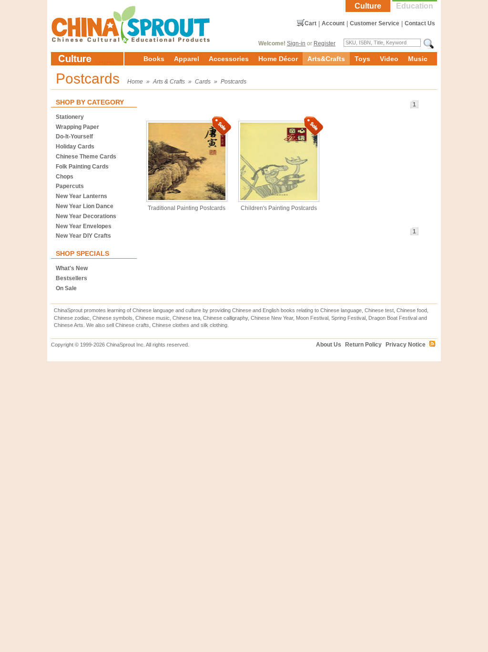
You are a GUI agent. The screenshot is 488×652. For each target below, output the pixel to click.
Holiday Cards (75, 146)
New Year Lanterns (81, 196)
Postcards (233, 81)
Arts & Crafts (169, 81)
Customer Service (374, 23)
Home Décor (278, 59)
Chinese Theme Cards (86, 156)
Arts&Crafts (326, 59)
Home (135, 81)
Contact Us (420, 23)
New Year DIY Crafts (83, 235)
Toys (362, 59)
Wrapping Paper (77, 127)
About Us (328, 344)
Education (414, 6)
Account (333, 23)
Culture (368, 6)
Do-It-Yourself (74, 136)
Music (417, 59)
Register (325, 43)
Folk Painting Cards (82, 166)
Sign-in (296, 43)
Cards (203, 81)
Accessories (229, 59)
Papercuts (70, 186)
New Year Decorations (86, 216)
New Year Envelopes (84, 226)
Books (153, 59)
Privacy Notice (406, 344)
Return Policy (363, 344)
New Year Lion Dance (84, 206)
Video (389, 59)
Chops (64, 176)
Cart (310, 23)
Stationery (70, 117)
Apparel (186, 59)
